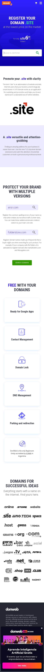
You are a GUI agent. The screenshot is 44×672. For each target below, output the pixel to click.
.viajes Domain (28, 543)
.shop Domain (18, 571)
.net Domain (20, 561)
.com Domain (33, 534)
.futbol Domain (36, 552)
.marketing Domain (25, 580)
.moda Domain (26, 552)
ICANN (28, 453)
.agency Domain (36, 580)
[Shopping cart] (36, 3)
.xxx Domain (28, 571)
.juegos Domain (8, 552)
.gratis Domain (8, 534)
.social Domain (37, 543)
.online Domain (9, 507)
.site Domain (6, 516)
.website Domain (35, 507)
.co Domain (7, 580)
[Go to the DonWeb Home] (6, 3)
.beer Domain (15, 580)
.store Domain (22, 507)
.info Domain (8, 543)
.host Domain (8, 525)
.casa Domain (34, 561)
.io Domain (8, 571)
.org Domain (19, 534)
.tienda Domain (35, 525)
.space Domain (37, 516)
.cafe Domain (8, 561)
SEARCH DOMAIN (22, 263)
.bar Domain (18, 543)
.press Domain (21, 525)
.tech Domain (26, 516)
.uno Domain (16, 516)
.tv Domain (17, 552)
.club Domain (36, 571)
